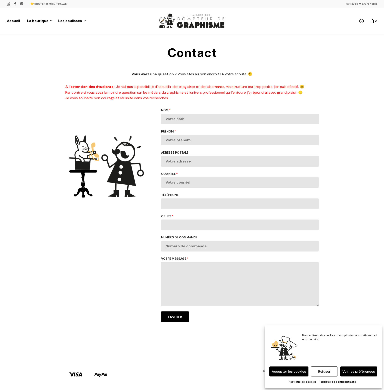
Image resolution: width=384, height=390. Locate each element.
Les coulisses (70, 20)
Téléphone (170, 195)
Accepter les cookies (289, 371)
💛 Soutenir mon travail (48, 4)
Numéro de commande (179, 237)
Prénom (168, 131)
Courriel (169, 174)
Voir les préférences (358, 371)
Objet (167, 216)
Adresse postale (174, 152)
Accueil (13, 20)
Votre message (174, 259)
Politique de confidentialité (337, 382)
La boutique (37, 20)
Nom (166, 110)
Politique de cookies (302, 382)
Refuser (324, 371)
